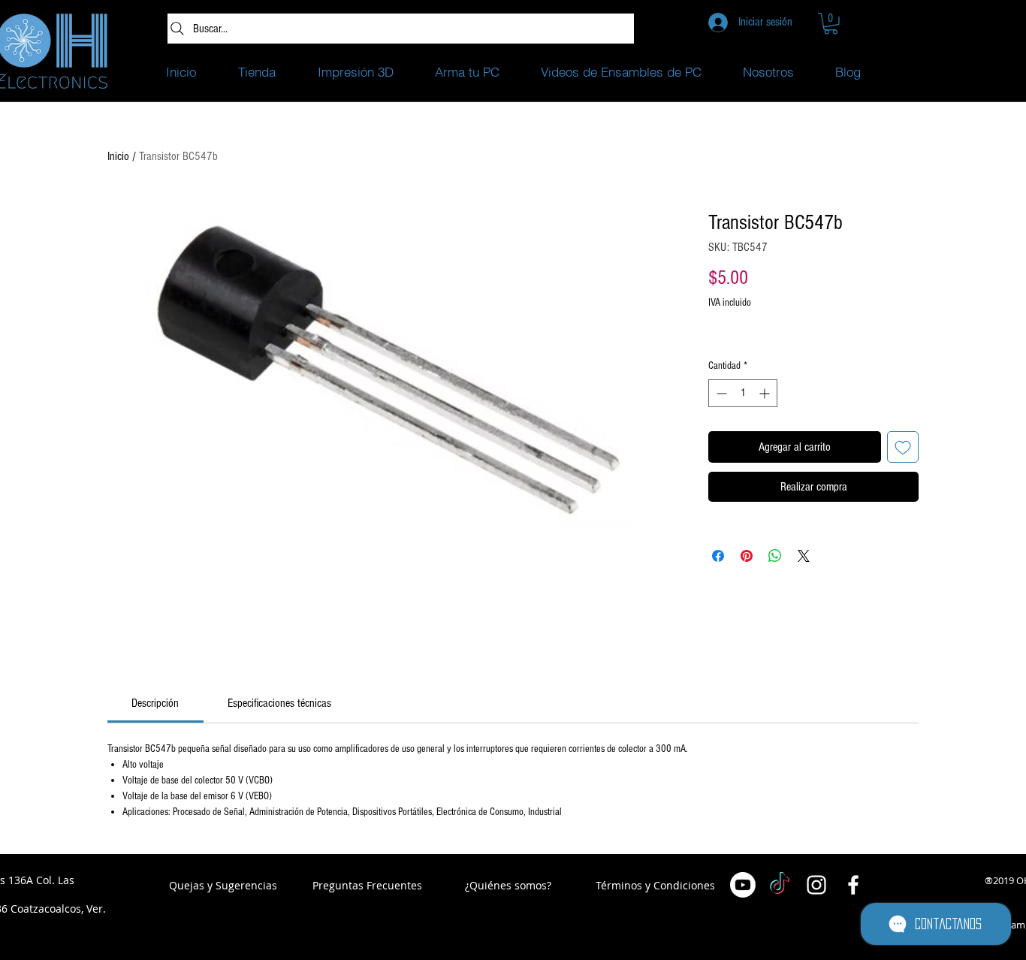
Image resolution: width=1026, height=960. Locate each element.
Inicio (118, 156)
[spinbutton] (742, 393)
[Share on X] (804, 556)
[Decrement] (720, 393)
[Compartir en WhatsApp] (775, 556)
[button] (830, 24)
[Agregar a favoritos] (903, 447)
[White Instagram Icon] (816, 885)
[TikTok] (779, 885)
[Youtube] (743, 885)
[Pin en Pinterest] (747, 556)
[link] (155, 703)
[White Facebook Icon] (853, 885)
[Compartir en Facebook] (718, 556)
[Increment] (765, 393)
